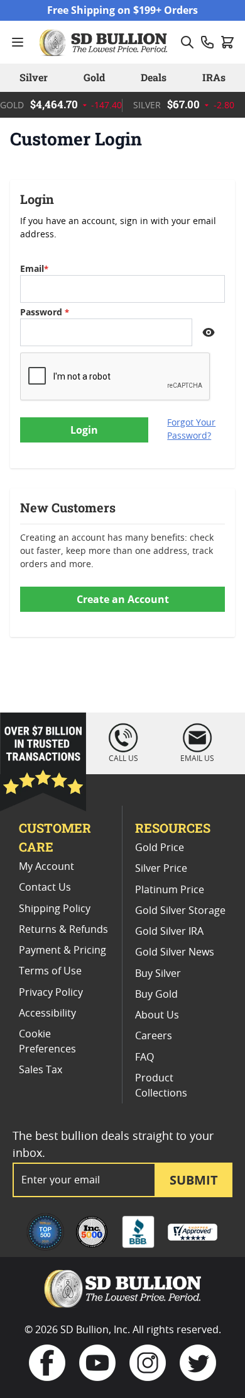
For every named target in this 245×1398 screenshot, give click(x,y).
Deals (153, 77)
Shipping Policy (54, 909)
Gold (94, 77)
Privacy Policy (51, 993)
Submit (194, 1179)
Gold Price (159, 848)
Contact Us (45, 887)
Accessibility (47, 1013)
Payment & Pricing (62, 950)
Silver (33, 77)
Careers (153, 1036)
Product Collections (161, 1085)
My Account (46, 867)
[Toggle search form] (187, 42)
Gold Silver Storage (180, 911)
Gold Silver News (174, 952)
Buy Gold (156, 994)
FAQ (144, 1057)
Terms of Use (50, 971)
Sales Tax (40, 1070)
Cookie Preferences (47, 1041)
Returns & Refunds (63, 930)
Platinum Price (169, 890)
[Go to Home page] (105, 42)
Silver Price (161, 869)
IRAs (214, 77)
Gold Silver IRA (169, 932)
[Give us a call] (207, 42)
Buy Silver (158, 974)
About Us (157, 1015)
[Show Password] (208, 332)
